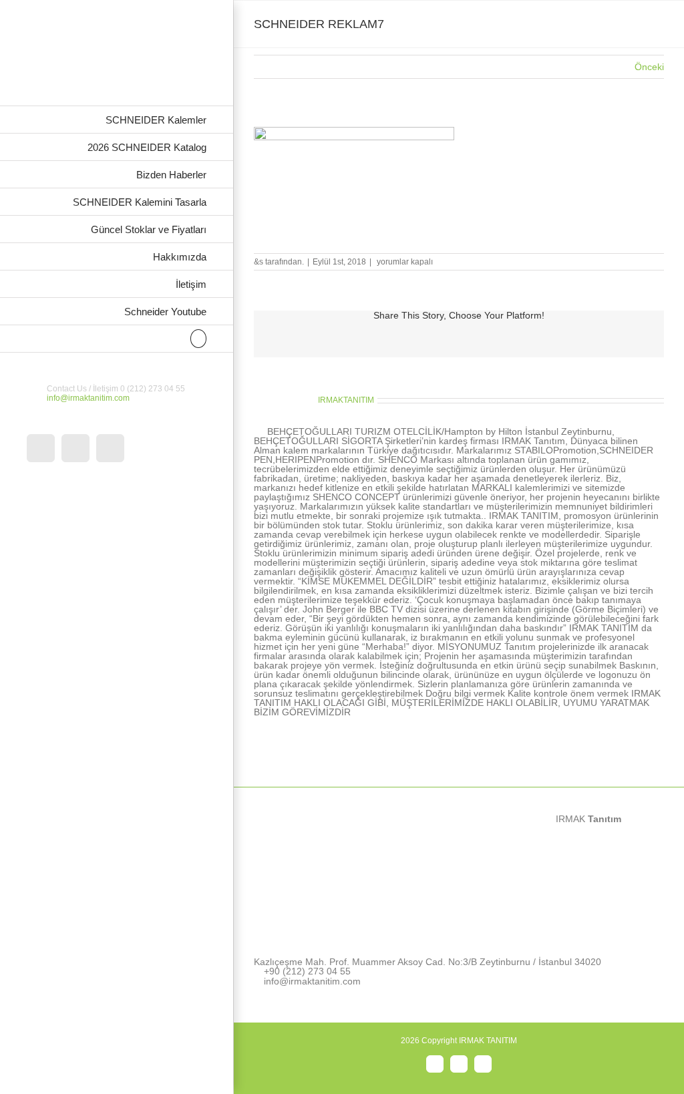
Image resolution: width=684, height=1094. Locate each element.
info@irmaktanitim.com (88, 398)
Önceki (649, 66)
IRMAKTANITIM (346, 400)
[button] (116, 339)
